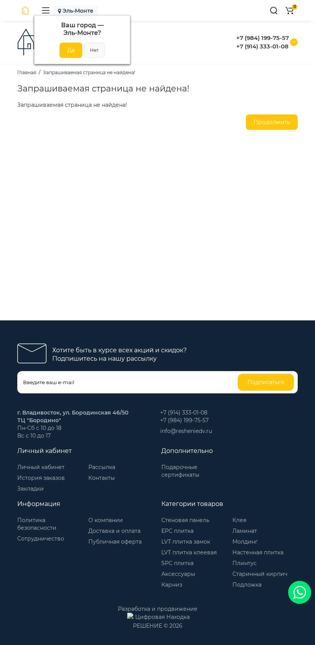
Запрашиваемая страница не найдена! (89, 72)
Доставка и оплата (114, 530)
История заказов (41, 477)
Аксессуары (178, 573)
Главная (26, 72)
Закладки (30, 488)
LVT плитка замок (185, 541)
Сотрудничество (40, 538)
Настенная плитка (258, 552)
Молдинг (245, 541)
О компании (105, 520)
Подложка (247, 584)
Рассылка (101, 467)
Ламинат (244, 530)
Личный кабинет (41, 467)
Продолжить (272, 122)
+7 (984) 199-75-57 (262, 37)
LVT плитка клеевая (189, 552)
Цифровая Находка (162, 616)
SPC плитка (177, 563)
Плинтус (244, 563)
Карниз (171, 584)
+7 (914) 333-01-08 (262, 46)
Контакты (101, 477)
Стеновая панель (185, 520)
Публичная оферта (115, 541)
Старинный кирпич (259, 573)
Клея (239, 520)
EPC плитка (177, 530)
